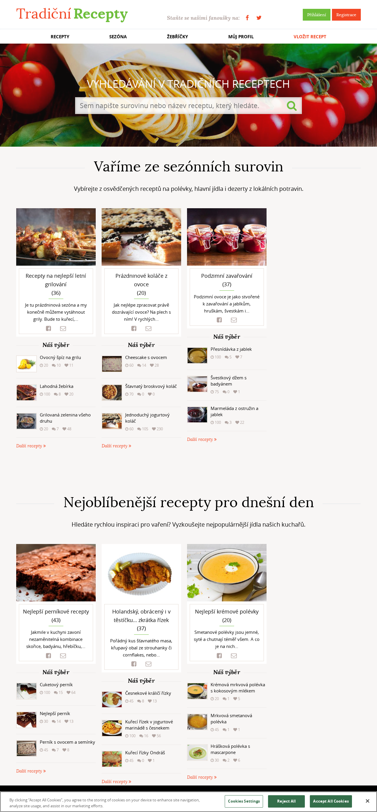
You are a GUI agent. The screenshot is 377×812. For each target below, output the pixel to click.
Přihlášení (316, 14)
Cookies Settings (244, 801)
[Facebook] (247, 18)
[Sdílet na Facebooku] (48, 328)
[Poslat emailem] (63, 328)
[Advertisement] (188, 472)
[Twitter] (259, 18)
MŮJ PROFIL (241, 37)
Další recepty (29, 446)
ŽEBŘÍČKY (177, 37)
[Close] (367, 801)
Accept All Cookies (330, 801)
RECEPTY (60, 37)
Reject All (286, 801)
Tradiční (72, 13)
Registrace (346, 14)
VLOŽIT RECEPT (310, 37)
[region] (188, 801)
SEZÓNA (118, 37)
